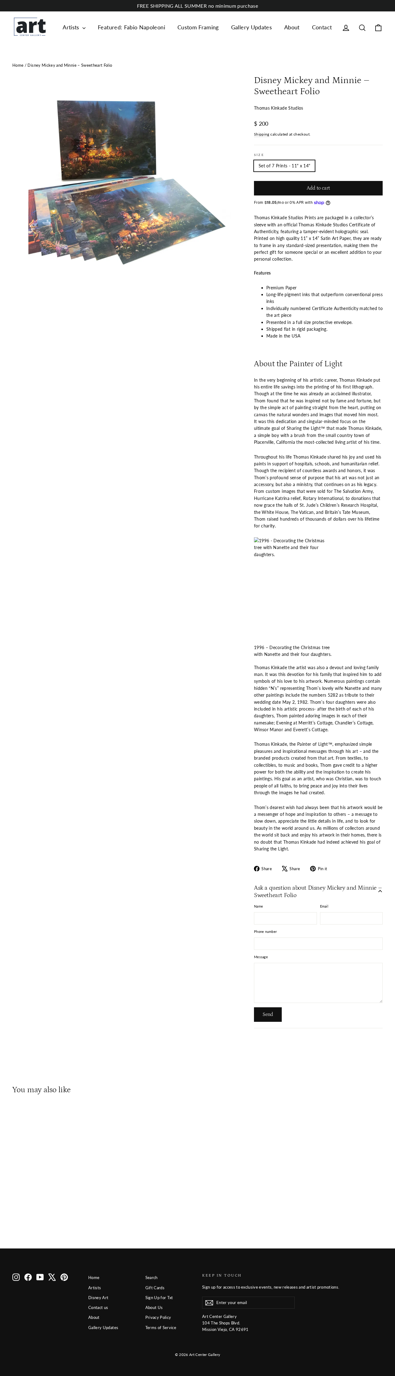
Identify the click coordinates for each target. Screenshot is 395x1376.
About (292, 27)
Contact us (98, 1307)
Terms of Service (161, 1327)
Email (324, 906)
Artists (72, 27)
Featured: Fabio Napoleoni (131, 27)
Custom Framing (198, 27)
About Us (154, 1307)
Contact (322, 27)
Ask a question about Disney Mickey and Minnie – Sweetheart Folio (318, 891)
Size (259, 155)
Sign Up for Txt (159, 1297)
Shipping (261, 134)
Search (151, 1277)
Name (258, 906)
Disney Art (98, 1297)
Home (17, 65)
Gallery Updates (251, 27)
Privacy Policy (158, 1317)
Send (268, 1014)
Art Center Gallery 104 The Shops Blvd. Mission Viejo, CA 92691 (225, 1323)
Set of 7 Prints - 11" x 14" (284, 165)
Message (261, 957)
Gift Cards (155, 1287)
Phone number (265, 931)
